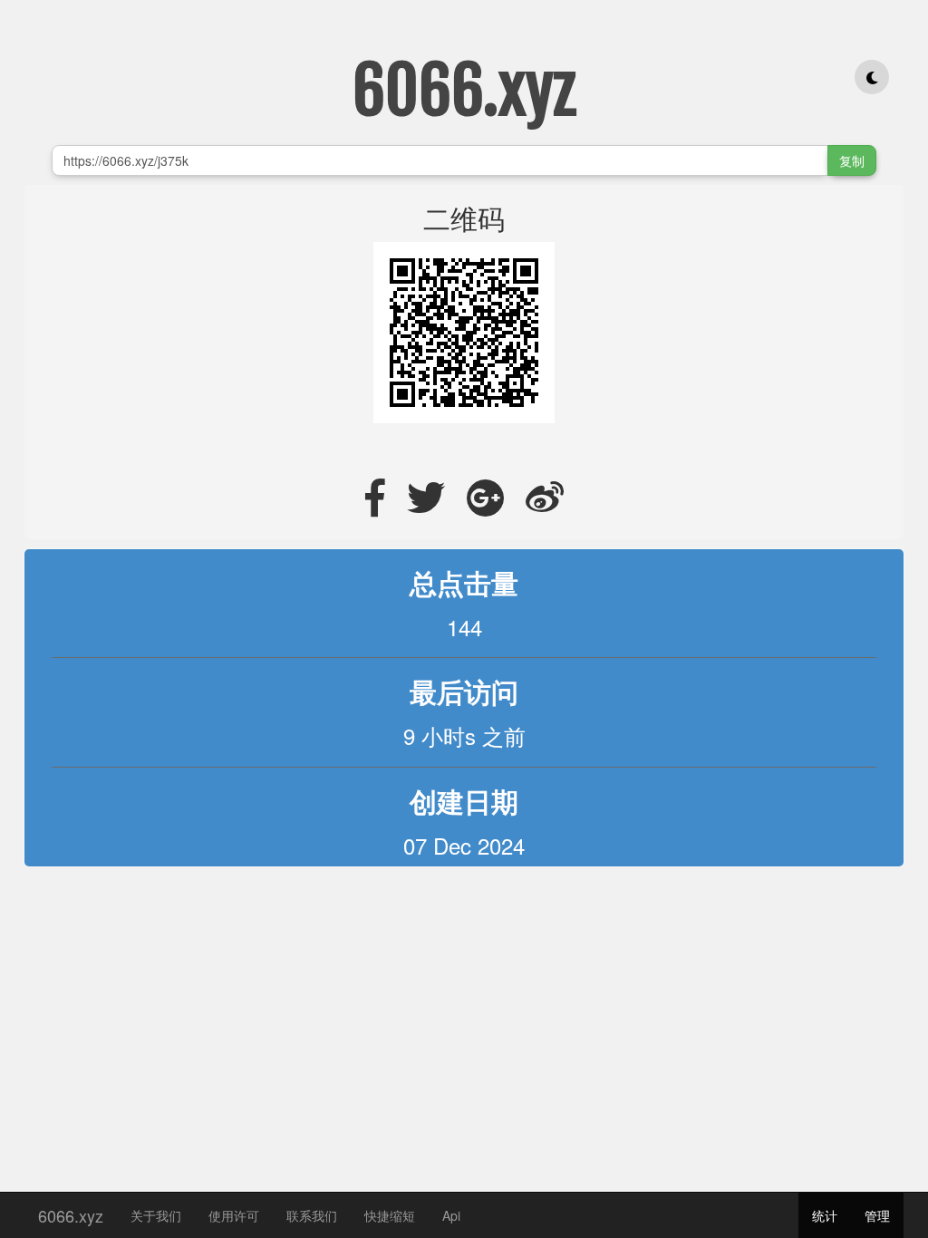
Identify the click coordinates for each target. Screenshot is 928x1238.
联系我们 (311, 1215)
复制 (852, 160)
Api (451, 1215)
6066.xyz (70, 1212)
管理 (877, 1215)
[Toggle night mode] (872, 77)
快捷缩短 (389, 1215)
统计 (824, 1215)
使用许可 (233, 1215)
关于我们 (155, 1215)
